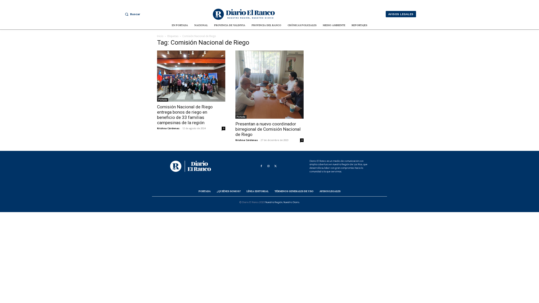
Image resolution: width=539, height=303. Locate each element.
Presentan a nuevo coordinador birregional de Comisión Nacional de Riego (268, 129)
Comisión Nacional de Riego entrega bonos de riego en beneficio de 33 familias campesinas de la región (185, 114)
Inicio (160, 36)
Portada (162, 99)
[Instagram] (268, 166)
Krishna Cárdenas (168, 128)
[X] (275, 166)
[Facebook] (261, 166)
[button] (131, 14)
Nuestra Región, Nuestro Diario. (282, 202)
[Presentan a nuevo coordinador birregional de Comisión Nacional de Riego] (269, 84)
